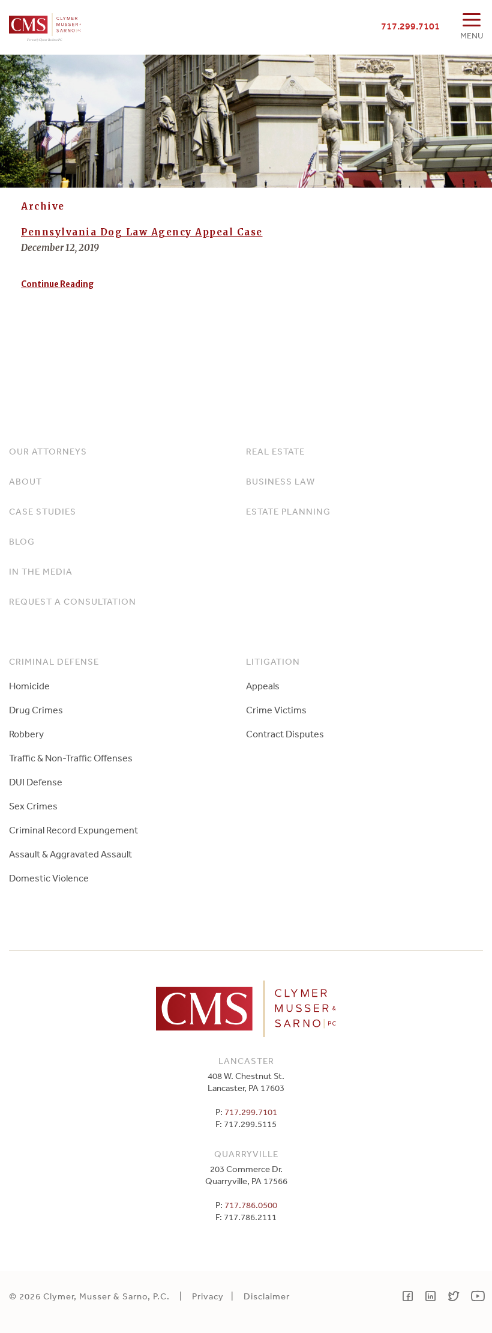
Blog (22, 541)
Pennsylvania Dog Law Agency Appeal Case (142, 232)
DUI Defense (35, 782)
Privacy (208, 1296)
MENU (471, 35)
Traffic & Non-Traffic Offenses (71, 758)
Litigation (273, 661)
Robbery (26, 734)
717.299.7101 (410, 26)
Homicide (29, 686)
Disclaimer (267, 1296)
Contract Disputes (285, 734)
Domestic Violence (49, 878)
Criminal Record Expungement (73, 830)
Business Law (280, 481)
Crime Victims (276, 710)
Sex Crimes (33, 806)
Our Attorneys (48, 451)
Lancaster (246, 1060)
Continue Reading (57, 284)
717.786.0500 (250, 1205)
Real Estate (275, 451)
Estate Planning (288, 511)
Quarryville (246, 1153)
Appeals (263, 686)
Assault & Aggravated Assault (70, 854)
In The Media (41, 571)
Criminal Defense (54, 661)
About (25, 481)
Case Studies (42, 511)
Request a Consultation (72, 601)
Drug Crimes (36, 710)
